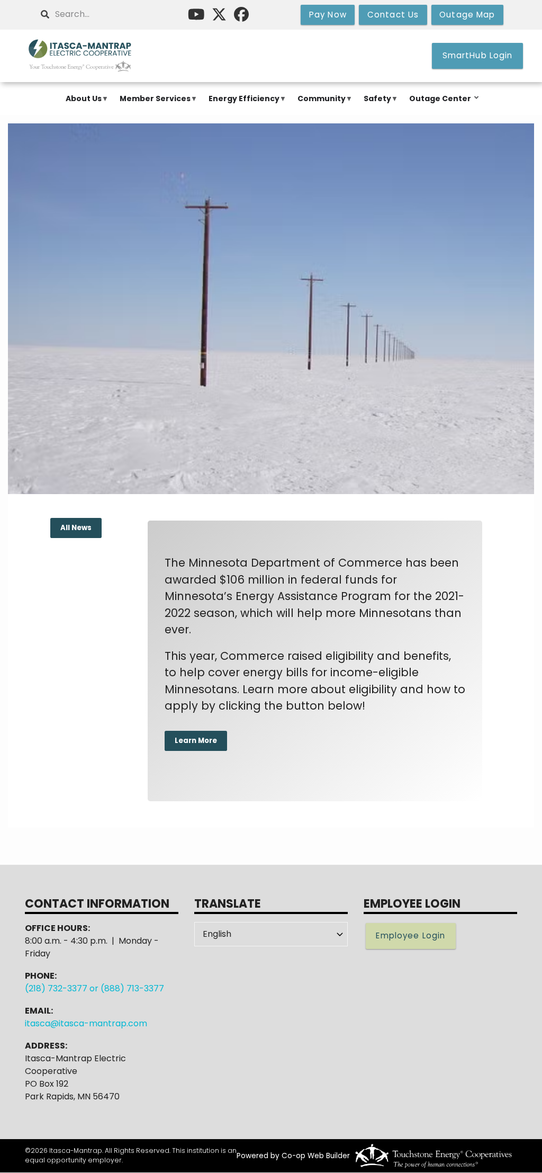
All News (76, 528)
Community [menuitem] (319, 104)
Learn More (195, 741)
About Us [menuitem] (81, 104)
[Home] (80, 55)
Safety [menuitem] (374, 104)
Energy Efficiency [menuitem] (241, 104)
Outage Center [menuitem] (437, 104)
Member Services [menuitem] (152, 104)
